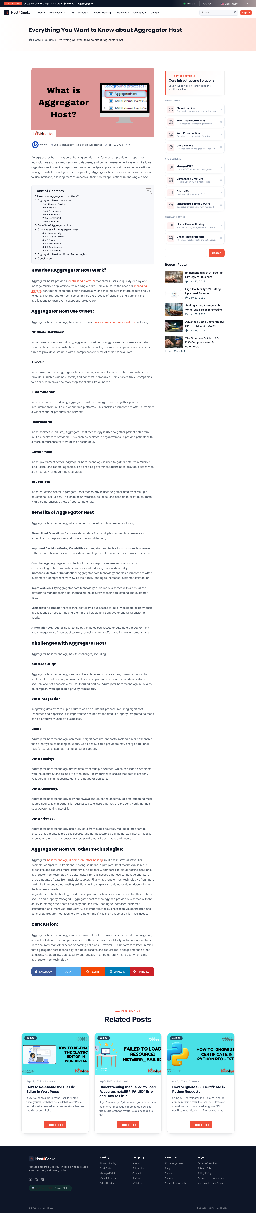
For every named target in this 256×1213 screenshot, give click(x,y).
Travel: (52, 208)
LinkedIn (119, 971)
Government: (55, 218)
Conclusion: (45, 258)
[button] (234, 4)
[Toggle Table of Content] (147, 191)
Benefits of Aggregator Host (55, 225)
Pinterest (144, 971)
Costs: (52, 240)
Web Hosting (95, 145)
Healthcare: (55, 214)
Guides (49, 40)
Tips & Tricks (81, 145)
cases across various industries (114, 322)
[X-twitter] (30, 1180)
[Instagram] (36, 1180)
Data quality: (55, 243)
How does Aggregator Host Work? (58, 196)
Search (216, 253)
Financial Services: (57, 204)
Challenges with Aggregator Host (58, 229)
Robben (44, 144)
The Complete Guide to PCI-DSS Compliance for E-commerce (202, 342)
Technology (68, 145)
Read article (55, 1125)
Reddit (95, 971)
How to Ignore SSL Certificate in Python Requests (198, 1089)
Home (37, 40)
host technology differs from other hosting (75, 860)
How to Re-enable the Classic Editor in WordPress (50, 1089)
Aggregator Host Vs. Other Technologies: (62, 254)
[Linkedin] (42, 1180)
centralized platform (81, 281)
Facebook (45, 971)
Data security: (55, 233)
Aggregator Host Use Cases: (55, 200)
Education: (54, 221)
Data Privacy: (55, 250)
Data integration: (57, 237)
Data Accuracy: (56, 247)
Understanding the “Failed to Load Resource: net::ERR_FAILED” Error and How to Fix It (127, 1091)
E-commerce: (55, 211)
